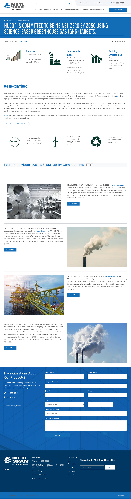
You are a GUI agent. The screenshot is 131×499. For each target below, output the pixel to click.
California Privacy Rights (40, 479)
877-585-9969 (12, 393)
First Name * (49, 373)
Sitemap (45, 495)
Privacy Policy (37, 471)
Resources (84, 10)
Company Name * (51, 382)
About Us (47, 10)
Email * (47, 391)
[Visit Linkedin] (5, 469)
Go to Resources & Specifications (16, 124)
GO (70, 4)
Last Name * (92, 373)
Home (6, 42)
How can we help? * (52, 419)
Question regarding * (52, 409)
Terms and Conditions (40, 475)
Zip (89, 400)
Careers (71, 467)
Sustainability (58, 10)
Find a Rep (118, 10)
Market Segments (97, 10)
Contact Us (98, 3)
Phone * (90, 391)
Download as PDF (120, 42)
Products (38, 10)
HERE (89, 164)
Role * (47, 400)
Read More (73, 204)
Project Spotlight (72, 10)
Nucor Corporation (117, 185)
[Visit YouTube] (8, 469)
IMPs (117, 96)
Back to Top (122, 495)
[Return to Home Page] (14, 7)
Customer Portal (85, 3)
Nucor (6, 116)
